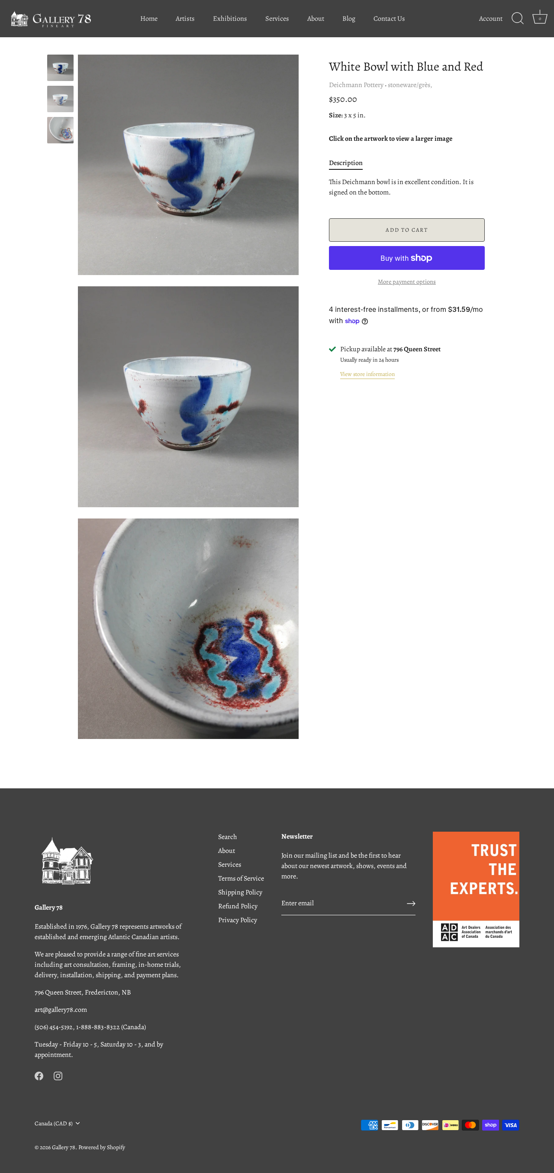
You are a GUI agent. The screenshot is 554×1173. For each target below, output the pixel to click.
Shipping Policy (240, 892)
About (315, 18)
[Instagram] (58, 1075)
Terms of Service (241, 878)
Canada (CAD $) (54, 1123)
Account (490, 18)
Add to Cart (407, 229)
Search (227, 837)
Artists (185, 18)
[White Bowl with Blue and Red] (60, 99)
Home (149, 18)
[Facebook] (39, 1075)
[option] (60, 69)
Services (277, 18)
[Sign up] (411, 903)
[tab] (350, 163)
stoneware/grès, (410, 85)
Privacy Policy (237, 920)
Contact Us (389, 18)
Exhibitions (230, 18)
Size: (336, 115)
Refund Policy (238, 906)
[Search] (517, 18)
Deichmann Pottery (356, 85)
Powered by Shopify (101, 1147)
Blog (348, 18)
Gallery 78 (63, 1147)
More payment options (407, 281)
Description (346, 163)
